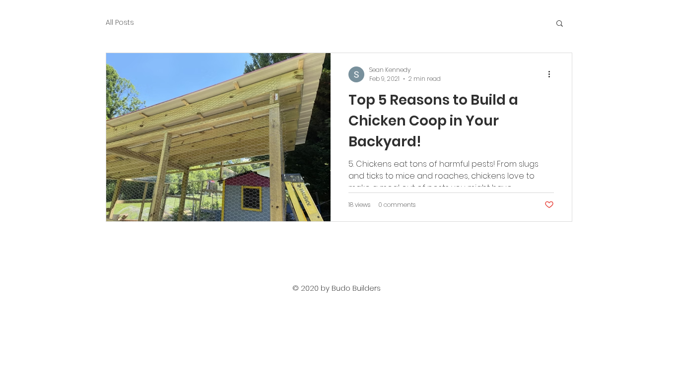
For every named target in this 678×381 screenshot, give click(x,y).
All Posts (120, 22)
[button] (559, 24)
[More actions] (552, 74)
